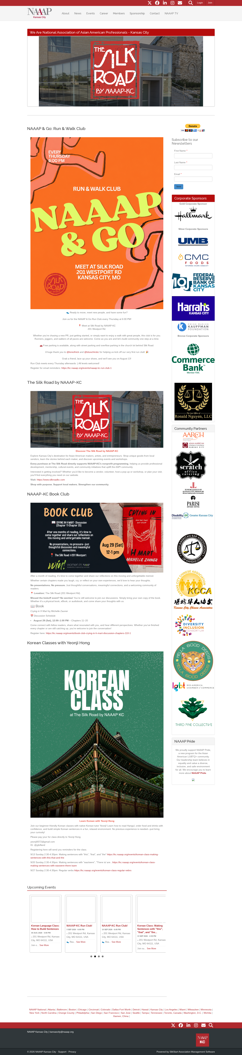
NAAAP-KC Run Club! (79, 925)
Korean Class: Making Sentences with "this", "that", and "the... (150, 929)
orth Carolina (49, 1013)
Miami (182, 1009)
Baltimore (62, 1009)
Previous (32, 71)
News (77, 13)
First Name (180, 150)
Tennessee (156, 1013)
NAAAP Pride (199, 773)
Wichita (207, 1013)
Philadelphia (82, 1013)
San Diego (96, 1013)
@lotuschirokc (91, 352)
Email (177, 174)
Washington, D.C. (193, 1013)
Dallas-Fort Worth (121, 1009)
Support (62, 1051)
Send (178, 186)
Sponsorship (137, 13)
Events (90, 13)
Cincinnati (94, 1009)
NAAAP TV (171, 13)
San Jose (126, 1013)
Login (200, 2)
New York (34, 1013)
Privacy (72, 1051)
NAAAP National (37, 1009)
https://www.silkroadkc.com (51, 479)
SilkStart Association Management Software (192, 1051)
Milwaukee (193, 1009)
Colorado (105, 1009)
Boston (72, 1009)
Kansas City (156, 1009)
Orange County (66, 1013)
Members (119, 13)
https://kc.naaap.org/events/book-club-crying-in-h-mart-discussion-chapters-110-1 (88, 633)
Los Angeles (171, 1009)
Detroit (136, 1009)
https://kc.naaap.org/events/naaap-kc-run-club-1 (86, 368)
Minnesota (206, 1009)
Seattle (136, 1013)
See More (44, 945)
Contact (155, 13)
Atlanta (51, 1009)
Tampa (145, 1013)
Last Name (180, 162)
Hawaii (145, 1009)
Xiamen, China (120, 1016)
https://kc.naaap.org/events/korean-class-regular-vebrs (102, 870)
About (65, 13)
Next (209, 71)
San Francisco (111, 1013)
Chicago (82, 1009)
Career (104, 13)
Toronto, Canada (173, 1013)
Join (210, 2)
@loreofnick (73, 352)
